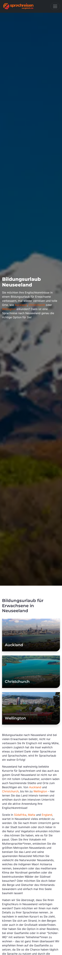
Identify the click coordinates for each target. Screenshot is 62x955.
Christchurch (36, 305)
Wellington (9, 309)
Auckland (21, 305)
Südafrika (20, 814)
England (47, 814)
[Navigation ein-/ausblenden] (55, 6)
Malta (31, 814)
